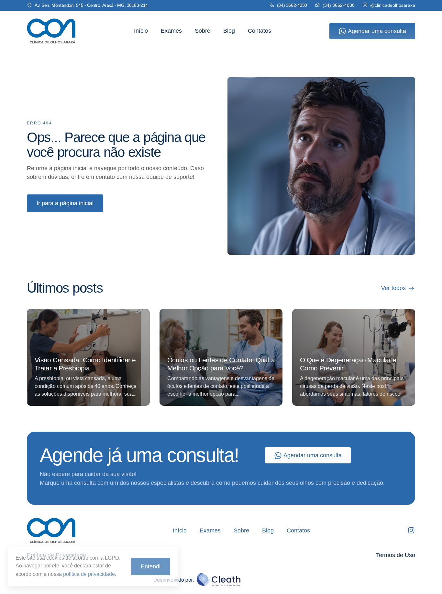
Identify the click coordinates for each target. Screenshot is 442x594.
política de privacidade (89, 574)
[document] (221, 297)
